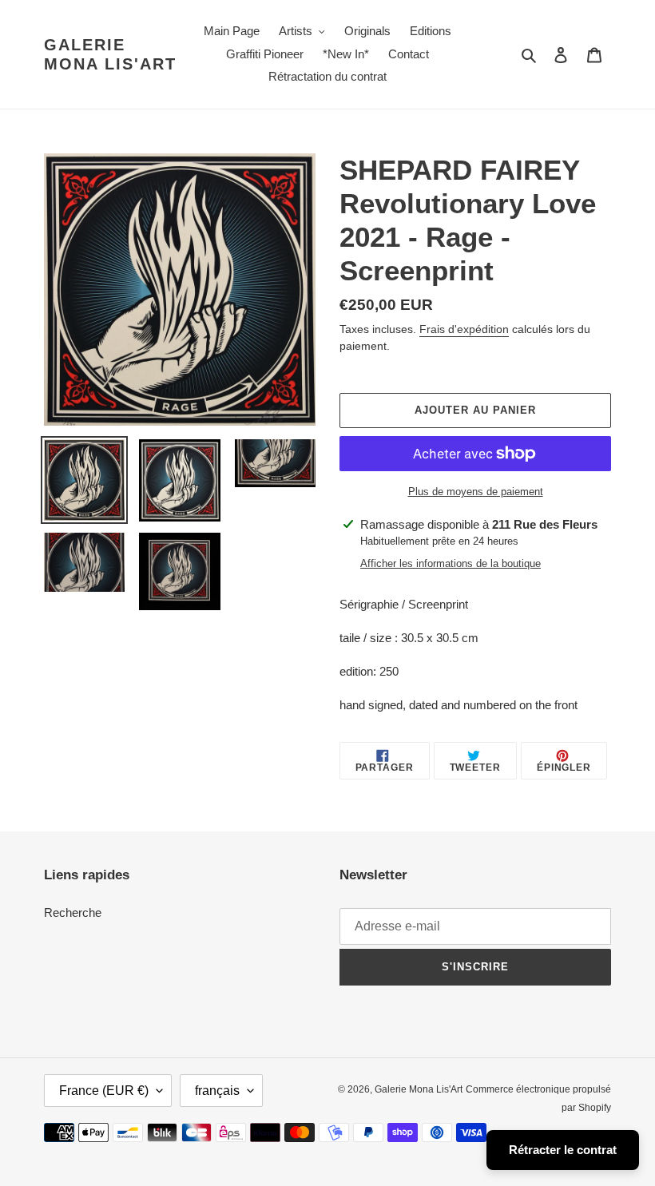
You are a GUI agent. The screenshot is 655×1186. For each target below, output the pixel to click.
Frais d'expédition (464, 329)
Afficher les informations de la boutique (450, 563)
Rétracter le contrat (563, 1149)
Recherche (72, 912)
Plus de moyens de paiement (475, 492)
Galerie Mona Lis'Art (110, 54)
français (217, 1090)
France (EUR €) (104, 1090)
